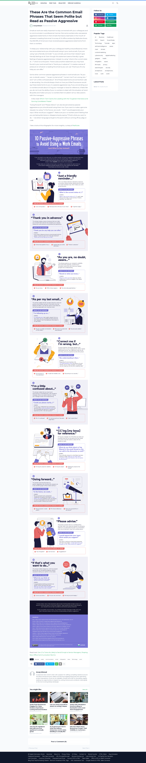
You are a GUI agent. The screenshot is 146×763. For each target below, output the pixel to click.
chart (96, 49)
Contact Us (82, 754)
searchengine (99, 67)
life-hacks (97, 64)
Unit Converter (32, 758)
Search (102, 40)
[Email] (60, 663)
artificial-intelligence (101, 46)
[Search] (116, 3)
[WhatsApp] (56, 663)
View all (84, 689)
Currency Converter (44, 758)
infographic (63, 659)
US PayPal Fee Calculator (105, 756)
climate (103, 49)
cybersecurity (99, 55)
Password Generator (34, 756)
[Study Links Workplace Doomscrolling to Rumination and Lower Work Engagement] (79, 697)
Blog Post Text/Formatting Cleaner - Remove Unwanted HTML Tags (48, 760)
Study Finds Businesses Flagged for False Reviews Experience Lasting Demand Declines (38, 707)
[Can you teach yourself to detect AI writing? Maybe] (59, 697)
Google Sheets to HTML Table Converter (98, 760)
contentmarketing (100, 52)
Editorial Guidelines (74, 3)
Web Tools (52, 3)
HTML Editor (103, 754)
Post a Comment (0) (58, 741)
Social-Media (110, 40)
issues (106, 61)
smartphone (98, 70)
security (108, 67)
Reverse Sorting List (78, 756)
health (104, 58)
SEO (96, 40)
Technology (74, 659)
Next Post (86, 748)
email (56, 659)
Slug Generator (113, 754)
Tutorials (107, 43)
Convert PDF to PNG (73, 758)
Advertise (43, 3)
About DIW (62, 3)
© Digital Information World (36, 754)
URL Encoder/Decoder (63, 756)
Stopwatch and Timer (59, 758)
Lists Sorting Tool (91, 756)
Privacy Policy (66, 754)
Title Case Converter (48, 756)
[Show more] (64, 663)
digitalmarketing (110, 55)
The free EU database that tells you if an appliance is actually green (37, 729)
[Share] (86, 25)
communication (50, 659)
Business (37, 659)
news (69, 659)
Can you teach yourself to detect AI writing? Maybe (58, 705)
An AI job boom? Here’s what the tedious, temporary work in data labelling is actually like (58, 729)
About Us (57, 754)
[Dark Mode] (113, 3)
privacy (105, 64)
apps (113, 43)
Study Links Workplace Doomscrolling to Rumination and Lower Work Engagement (78, 707)
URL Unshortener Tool (77, 760)
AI (95, 37)
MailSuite (76, 125)
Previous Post (33, 748)
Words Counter (92, 754)
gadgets (97, 58)
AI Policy (74, 754)
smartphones (109, 70)
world (107, 74)
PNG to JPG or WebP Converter (100, 758)
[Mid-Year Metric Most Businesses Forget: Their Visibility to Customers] (79, 719)
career (42, 659)
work (80, 659)
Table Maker (85, 758)
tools (96, 74)
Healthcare (110, 37)
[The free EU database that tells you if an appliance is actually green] (39, 719)
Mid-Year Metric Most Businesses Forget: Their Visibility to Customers (78, 728)
